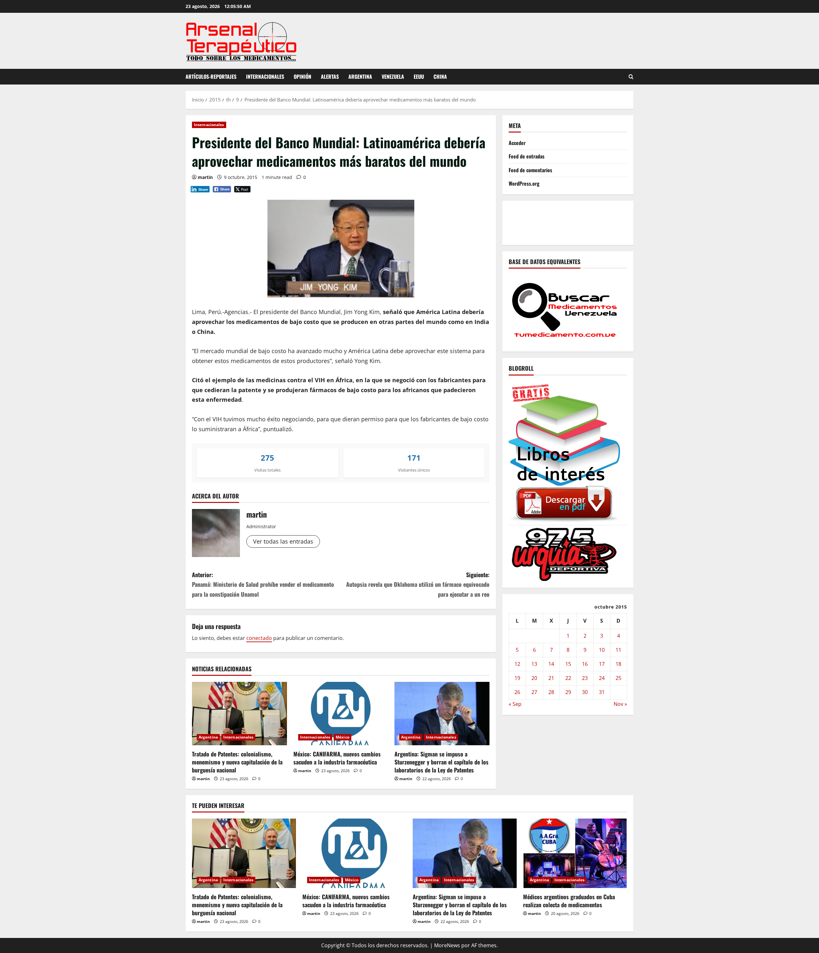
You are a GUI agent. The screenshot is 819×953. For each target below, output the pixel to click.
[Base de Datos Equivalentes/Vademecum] (565, 309)
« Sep (515, 703)
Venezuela (393, 76)
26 (517, 692)
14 (551, 663)
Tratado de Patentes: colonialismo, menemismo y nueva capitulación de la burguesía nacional (237, 762)
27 (534, 692)
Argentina (360, 76)
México (342, 737)
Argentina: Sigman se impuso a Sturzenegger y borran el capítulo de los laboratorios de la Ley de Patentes (441, 762)
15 (568, 663)
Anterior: (263, 584)
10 (602, 649)
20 (534, 678)
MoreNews (447, 945)
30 (585, 692)
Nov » (620, 703)
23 (585, 678)
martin (205, 177)
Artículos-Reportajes (211, 76)
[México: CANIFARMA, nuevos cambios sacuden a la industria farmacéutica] (340, 713)
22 (568, 678)
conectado (259, 638)
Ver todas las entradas (283, 541)
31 (602, 692)
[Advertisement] (625, 221)
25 (618, 678)
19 (517, 678)
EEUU (419, 76)
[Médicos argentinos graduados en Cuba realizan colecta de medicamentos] (575, 853)
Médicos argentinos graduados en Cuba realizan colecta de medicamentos (569, 900)
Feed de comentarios (530, 170)
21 (551, 678)
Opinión (302, 76)
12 (517, 663)
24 (602, 678)
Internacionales (265, 76)
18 (618, 663)
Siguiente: (417, 584)
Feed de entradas (527, 156)
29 (568, 692)
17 (602, 663)
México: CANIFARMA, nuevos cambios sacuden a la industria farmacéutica (337, 758)
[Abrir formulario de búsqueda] (631, 77)
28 (551, 692)
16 (585, 663)
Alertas (330, 76)
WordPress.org (524, 183)
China (440, 76)
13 (534, 663)
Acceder (517, 143)
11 (618, 649)
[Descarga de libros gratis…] (565, 451)
